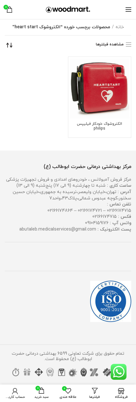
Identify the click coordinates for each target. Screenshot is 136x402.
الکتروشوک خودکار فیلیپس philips (99, 126)
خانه (119, 27)
